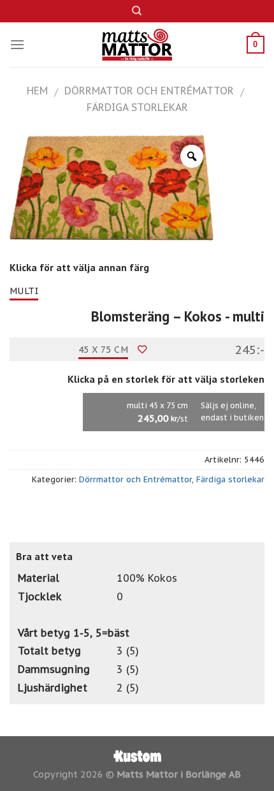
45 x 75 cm (103, 349)
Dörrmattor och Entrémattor (149, 90)
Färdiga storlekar (137, 107)
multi (24, 291)
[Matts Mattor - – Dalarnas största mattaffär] (137, 44)
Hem (37, 90)
